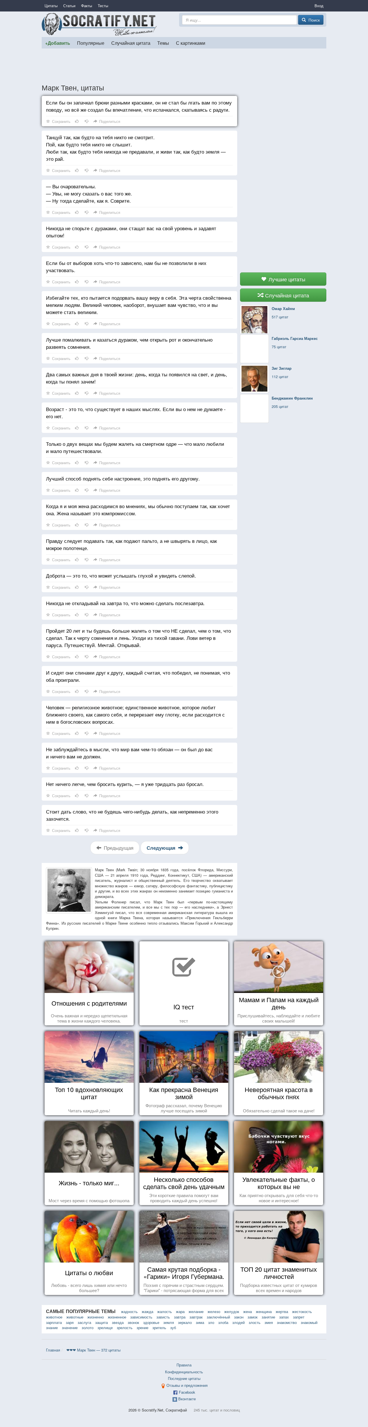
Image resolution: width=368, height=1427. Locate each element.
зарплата (54, 1322)
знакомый (309, 1322)
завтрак (196, 1317)
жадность (129, 1311)
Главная (53, 1350)
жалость (164, 1311)
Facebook (187, 1392)
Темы (163, 43)
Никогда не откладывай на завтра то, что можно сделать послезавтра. (125, 603)
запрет (298, 1317)
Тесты (103, 5)
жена (247, 1311)
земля (168, 1322)
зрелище (105, 1327)
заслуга (84, 1322)
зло (211, 1322)
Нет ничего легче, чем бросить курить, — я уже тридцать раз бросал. (125, 783)
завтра (179, 1317)
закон (239, 1317)
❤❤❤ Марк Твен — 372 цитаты (93, 1350)
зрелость (125, 1327)
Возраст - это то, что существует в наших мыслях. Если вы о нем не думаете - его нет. (136, 412)
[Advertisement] (184, 66)
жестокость (302, 1311)
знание (52, 1327)
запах (284, 1317)
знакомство (287, 1322)
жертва (282, 1311)
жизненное (117, 1317)
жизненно (95, 1317)
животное (54, 1317)
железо (214, 1311)
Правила (184, 1365)
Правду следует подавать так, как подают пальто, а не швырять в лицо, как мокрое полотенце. (131, 544)
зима (200, 1322)
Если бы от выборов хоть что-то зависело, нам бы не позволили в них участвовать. (126, 266)
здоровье (151, 1322)
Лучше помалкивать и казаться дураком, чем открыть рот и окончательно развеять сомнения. (129, 343)
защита (101, 1322)
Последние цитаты (184, 1378)
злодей (238, 1322)
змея (268, 1322)
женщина (264, 1311)
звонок (133, 1322)
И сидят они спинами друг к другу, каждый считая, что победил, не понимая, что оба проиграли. (138, 676)
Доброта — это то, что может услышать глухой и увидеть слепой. (121, 575)
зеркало (185, 1322)
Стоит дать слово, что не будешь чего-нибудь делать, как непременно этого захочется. (132, 815)
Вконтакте (187, 1398)
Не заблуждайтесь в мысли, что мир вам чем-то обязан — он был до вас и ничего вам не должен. (129, 753)
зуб (173, 1327)
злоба (223, 1322)
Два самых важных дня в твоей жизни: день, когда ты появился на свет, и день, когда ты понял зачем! (136, 378)
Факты (86, 5)
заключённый (218, 1317)
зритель (159, 1327)
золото (87, 1327)
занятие (268, 1317)
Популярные (90, 43)
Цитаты (51, 5)
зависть (163, 1317)
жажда (147, 1311)
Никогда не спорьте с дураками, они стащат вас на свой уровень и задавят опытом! (131, 231)
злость (254, 1322)
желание (196, 1311)
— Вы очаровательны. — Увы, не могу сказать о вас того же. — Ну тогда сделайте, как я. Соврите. (89, 193)
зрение (142, 1327)
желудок (231, 1311)
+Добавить (57, 43)
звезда (118, 1322)
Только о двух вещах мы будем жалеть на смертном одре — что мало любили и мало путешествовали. (135, 447)
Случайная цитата (130, 43)
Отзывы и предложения (187, 1385)
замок (253, 1317)
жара (180, 1311)
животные (74, 1317)
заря (70, 1322)
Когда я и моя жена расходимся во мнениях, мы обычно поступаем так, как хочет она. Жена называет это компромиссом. (138, 509)
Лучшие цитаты (286, 279)
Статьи (69, 5)
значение (70, 1327)
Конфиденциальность (184, 1371)
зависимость (141, 1317)
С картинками (190, 43)
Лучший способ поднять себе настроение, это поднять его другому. (123, 478)
